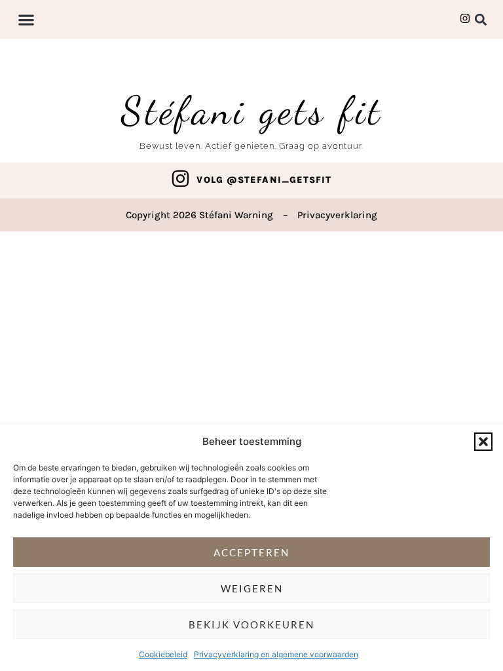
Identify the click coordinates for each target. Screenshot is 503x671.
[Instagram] (180, 178)
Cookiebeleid (163, 654)
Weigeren (252, 588)
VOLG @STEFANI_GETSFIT (263, 179)
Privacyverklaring (337, 215)
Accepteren (251, 552)
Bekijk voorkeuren (251, 624)
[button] (483, 441)
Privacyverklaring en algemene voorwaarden (276, 654)
